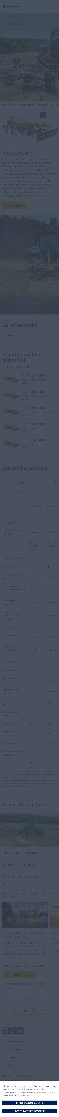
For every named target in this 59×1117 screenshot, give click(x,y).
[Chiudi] (55, 1086)
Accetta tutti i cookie (30, 1111)
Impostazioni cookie (29, 1102)
